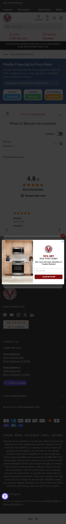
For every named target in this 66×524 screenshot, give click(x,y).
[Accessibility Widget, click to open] (5, 496)
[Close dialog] (62, 241)
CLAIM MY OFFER (48, 277)
